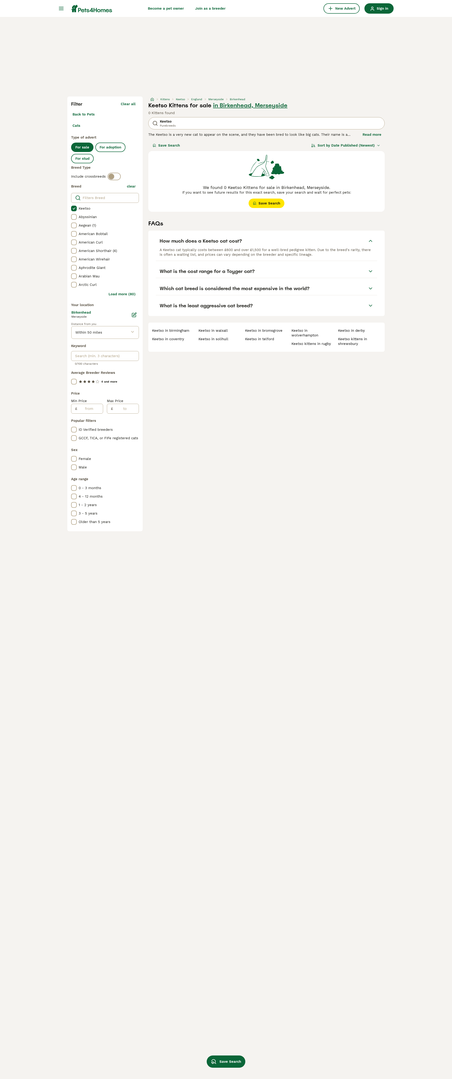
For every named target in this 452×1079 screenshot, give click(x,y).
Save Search (169, 145)
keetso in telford (259, 339)
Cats (76, 126)
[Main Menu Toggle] (61, 8)
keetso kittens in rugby (311, 344)
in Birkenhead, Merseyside (250, 105)
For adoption (110, 147)
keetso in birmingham (170, 330)
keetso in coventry (168, 339)
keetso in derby (351, 330)
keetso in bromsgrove (263, 330)
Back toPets (84, 114)
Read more (372, 134)
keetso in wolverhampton (304, 332)
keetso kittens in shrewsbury (352, 341)
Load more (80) (122, 294)
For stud (82, 158)
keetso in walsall (213, 330)
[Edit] (134, 315)
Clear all (128, 104)
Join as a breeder (210, 8)
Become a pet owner (166, 8)
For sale (82, 147)
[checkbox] (74, 208)
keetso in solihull (213, 339)
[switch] (114, 176)
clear (131, 186)
